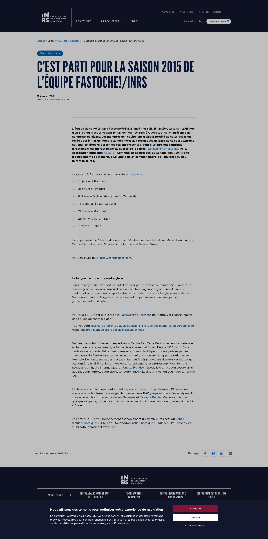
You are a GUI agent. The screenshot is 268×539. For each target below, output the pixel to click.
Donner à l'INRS (217, 21)
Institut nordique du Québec (150, 423)
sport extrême (121, 293)
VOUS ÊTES (168, 12)
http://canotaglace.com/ (116, 258)
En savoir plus (122, 523)
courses (138, 174)
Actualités (75, 41)
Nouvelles (204, 12)
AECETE (109, 153)
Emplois (216, 12)
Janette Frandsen (133, 367)
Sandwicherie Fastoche (162, 149)
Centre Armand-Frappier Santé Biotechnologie (95, 495)
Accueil (41, 41)
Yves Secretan (178, 363)
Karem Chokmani (124, 397)
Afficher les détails (195, 525)
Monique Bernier (151, 397)
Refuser (195, 518)
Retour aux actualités (54, 453)
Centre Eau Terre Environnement (134, 495)
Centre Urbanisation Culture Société (211, 495)
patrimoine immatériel (153, 297)
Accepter (195, 508)
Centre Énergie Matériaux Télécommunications (173, 495)
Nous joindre (186, 12)
